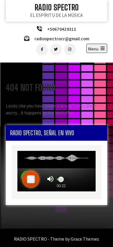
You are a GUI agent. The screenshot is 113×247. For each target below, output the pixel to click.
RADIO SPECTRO (56, 7)
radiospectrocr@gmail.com (61, 39)
